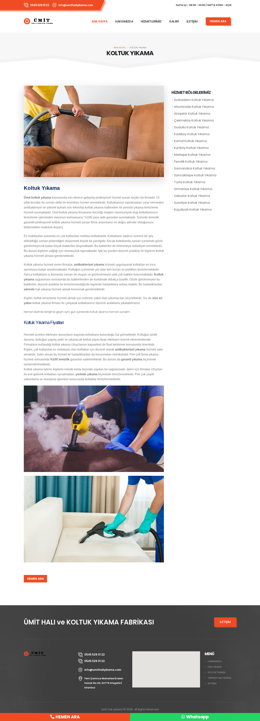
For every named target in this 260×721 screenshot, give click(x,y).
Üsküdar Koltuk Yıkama (192, 195)
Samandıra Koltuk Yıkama (194, 168)
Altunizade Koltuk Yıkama (194, 106)
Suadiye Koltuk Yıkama (192, 202)
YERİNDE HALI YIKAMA (219, 677)
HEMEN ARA (35, 578)
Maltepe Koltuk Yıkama (192, 154)
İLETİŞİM (192, 21)
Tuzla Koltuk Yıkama (189, 182)
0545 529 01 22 (39, 5)
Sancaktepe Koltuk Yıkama (195, 175)
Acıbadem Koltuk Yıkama (194, 99)
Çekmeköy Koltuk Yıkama (194, 120)
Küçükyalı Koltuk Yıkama (193, 209)
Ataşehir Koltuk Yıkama (192, 113)
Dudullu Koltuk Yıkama (191, 127)
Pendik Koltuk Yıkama (190, 161)
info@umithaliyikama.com (75, 5)
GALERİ (174, 21)
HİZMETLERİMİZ (151, 21)
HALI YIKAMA (215, 666)
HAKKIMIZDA (124, 21)
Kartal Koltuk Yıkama (190, 141)
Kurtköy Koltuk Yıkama (191, 147)
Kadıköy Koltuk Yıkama (192, 134)
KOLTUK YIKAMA (216, 672)
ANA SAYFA (100, 21)
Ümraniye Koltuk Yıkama (193, 189)
